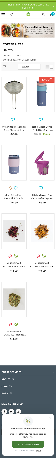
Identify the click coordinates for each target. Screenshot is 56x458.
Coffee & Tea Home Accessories (20, 60)
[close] (53, 6)
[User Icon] (43, 14)
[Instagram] (18, 411)
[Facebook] (4, 411)
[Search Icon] (14, 14)
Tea (19, 56)
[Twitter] (11, 411)
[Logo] (28, 14)
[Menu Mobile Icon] (3, 14)
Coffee (7, 56)
